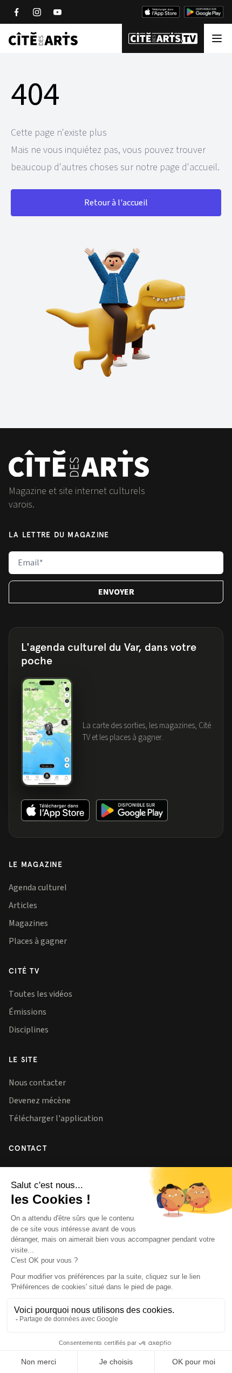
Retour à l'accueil (116, 203)
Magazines (28, 923)
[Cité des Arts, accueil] (79, 463)
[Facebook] (16, 11)
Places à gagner (38, 941)
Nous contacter (37, 1083)
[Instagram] (36, 11)
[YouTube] (57, 11)
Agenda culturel (38, 888)
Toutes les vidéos (40, 994)
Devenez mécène (40, 1101)
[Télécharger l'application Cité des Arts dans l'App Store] (161, 12)
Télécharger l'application (56, 1118)
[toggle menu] (216, 38)
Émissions (27, 1012)
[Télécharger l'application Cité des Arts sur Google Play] (203, 11)
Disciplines (29, 1030)
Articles (23, 905)
